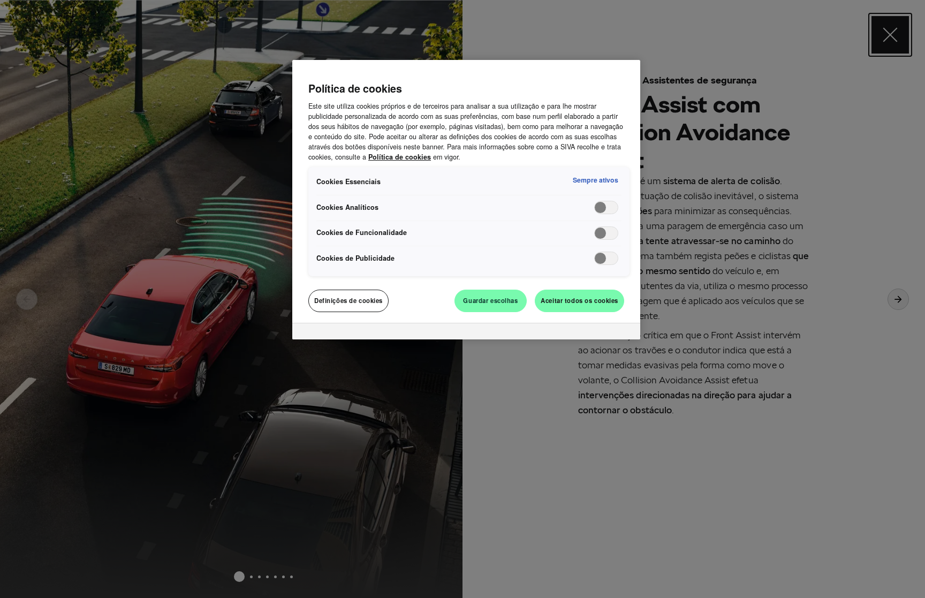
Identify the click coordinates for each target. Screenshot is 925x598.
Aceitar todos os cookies (579, 300)
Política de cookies (399, 157)
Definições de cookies (348, 300)
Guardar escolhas (490, 300)
